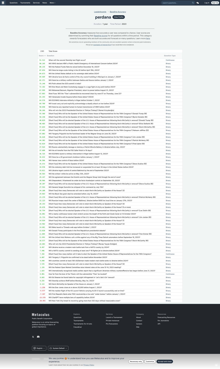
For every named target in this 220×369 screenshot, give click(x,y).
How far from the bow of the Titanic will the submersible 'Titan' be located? (78, 274)
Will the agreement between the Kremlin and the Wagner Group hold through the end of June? (85, 177)
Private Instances (112, 321)
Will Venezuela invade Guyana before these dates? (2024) (71, 97)
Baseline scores (100, 35)
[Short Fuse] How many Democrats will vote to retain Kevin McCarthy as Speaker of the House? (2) (87, 224)
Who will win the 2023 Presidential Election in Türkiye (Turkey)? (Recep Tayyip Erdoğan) (83, 244)
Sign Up (215, 3)
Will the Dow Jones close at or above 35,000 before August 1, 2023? (75, 287)
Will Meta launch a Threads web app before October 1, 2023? (72, 227)
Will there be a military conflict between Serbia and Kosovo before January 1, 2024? (81, 80)
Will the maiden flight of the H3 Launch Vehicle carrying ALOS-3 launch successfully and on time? (86, 291)
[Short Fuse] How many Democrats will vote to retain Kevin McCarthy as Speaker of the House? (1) (86, 220)
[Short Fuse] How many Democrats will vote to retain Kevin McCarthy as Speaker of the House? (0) (87, 264)
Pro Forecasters (112, 324)
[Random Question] (197, 3)
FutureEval (78, 327)
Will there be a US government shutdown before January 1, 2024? (74, 157)
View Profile (118, 17)
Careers (139, 324)
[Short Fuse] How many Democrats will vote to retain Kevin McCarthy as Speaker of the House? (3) (87, 190)
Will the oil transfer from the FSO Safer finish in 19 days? (70, 150)
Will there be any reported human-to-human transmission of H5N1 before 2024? (79, 107)
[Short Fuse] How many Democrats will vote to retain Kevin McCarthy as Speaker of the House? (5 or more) (90, 207)
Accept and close (164, 361)
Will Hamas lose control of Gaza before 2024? (66, 160)
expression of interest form (102, 45)
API (159, 324)
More (52, 3)
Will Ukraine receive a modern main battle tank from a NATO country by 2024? (79, 247)
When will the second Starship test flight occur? (67, 60)
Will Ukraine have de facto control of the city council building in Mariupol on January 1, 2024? (85, 77)
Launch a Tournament (114, 317)
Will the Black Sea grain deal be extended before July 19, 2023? (73, 194)
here (148, 38)
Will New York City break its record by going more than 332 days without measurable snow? (84, 301)
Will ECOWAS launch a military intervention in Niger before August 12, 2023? (78, 154)
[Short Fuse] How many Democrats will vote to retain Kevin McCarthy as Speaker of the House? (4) (87, 204)
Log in (207, 3)
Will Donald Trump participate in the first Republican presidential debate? (77, 231)
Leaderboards (100, 12)
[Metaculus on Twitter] (33, 337)
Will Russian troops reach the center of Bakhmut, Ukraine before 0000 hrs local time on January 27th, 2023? (90, 200)
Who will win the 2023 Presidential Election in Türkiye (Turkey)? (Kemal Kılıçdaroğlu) (81, 110)
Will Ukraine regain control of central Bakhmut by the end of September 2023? (79, 170)
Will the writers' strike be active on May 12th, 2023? (69, 174)
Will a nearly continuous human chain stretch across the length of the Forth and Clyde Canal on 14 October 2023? (92, 214)
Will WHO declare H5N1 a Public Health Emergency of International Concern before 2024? (83, 63)
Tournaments (78, 321)
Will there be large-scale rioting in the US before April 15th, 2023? (74, 70)
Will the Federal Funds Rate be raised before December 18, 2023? (74, 67)
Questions (77, 317)
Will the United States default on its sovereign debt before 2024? (74, 73)
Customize (150, 361)
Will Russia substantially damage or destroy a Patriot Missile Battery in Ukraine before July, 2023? (87, 147)
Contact (139, 321)
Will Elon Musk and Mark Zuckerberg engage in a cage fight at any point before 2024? (82, 87)
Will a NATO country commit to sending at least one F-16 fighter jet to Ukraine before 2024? (84, 251)
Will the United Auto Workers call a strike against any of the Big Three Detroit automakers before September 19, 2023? (94, 237)
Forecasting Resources (166, 317)
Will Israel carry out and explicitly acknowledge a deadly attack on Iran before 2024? (81, 104)
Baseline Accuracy (118, 12)
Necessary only (136, 361)
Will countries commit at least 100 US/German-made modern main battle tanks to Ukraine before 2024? (88, 261)
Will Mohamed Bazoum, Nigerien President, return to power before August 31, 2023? (81, 90)
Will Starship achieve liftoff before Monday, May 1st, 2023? (71, 281)
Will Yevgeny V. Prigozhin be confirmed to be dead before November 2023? (78, 257)
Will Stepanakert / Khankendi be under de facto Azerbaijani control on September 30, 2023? (84, 180)
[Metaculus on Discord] (38, 337)
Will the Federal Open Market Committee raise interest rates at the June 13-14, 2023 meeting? (85, 267)
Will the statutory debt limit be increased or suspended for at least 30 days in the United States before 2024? (91, 167)
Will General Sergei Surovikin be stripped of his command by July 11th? (76, 187)
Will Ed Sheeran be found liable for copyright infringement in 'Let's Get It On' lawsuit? (82, 277)
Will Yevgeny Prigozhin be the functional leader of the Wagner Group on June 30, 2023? (82, 134)
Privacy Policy (88, 365)
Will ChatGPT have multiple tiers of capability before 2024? (72, 297)
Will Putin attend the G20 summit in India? (65, 83)
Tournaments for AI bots (83, 324)
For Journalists (163, 321)
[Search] (193, 3)
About (138, 317)
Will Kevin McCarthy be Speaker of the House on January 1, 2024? (74, 284)
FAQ (137, 327)
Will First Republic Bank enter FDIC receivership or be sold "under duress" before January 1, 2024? (87, 294)
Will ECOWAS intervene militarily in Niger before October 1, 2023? (74, 100)
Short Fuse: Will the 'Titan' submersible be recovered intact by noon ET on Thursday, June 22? (85, 93)
